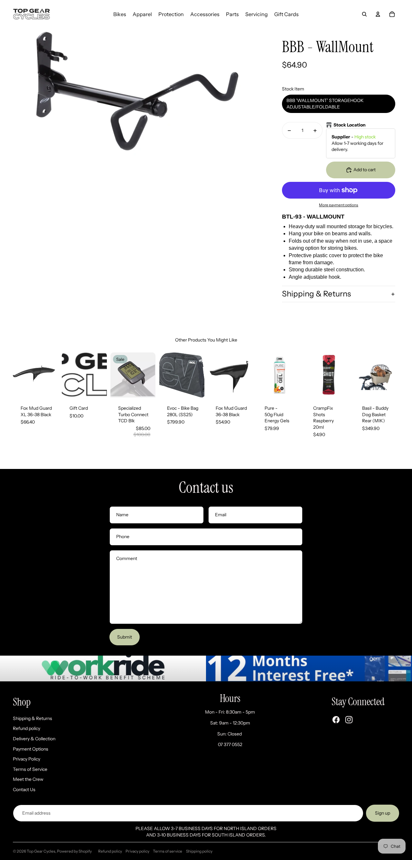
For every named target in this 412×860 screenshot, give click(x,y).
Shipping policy (199, 851)
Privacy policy (137, 851)
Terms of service (167, 851)
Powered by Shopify (74, 851)
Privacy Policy (26, 759)
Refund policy (26, 728)
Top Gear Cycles (41, 851)
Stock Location (349, 125)
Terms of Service (30, 769)
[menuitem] (119, 14)
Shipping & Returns (316, 293)
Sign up (382, 813)
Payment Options (30, 749)
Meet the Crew (28, 779)
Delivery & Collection (34, 739)
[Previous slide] (18, 375)
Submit (124, 637)
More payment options (338, 205)
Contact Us (24, 789)
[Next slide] (53, 375)
